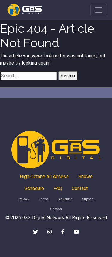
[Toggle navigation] (98, 10)
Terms (44, 199)
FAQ (57, 188)
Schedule (34, 188)
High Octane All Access (44, 176)
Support (87, 199)
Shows (85, 176)
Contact (80, 188)
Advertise (65, 199)
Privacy (24, 199)
